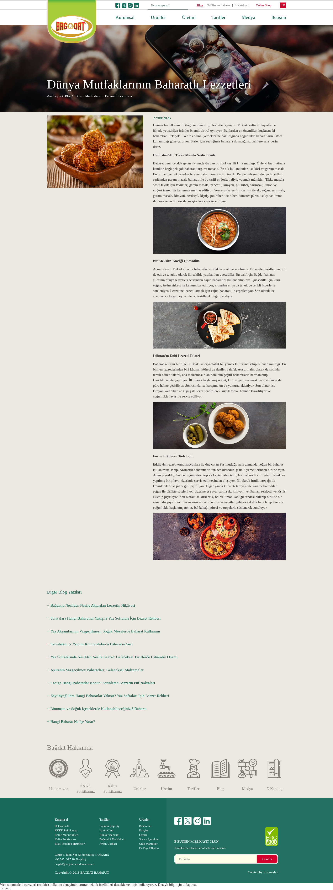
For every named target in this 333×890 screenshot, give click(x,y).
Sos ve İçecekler (149, 839)
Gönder (267, 859)
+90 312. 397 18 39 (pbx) (70, 859)
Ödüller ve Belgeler (219, 5)
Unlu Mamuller (148, 843)
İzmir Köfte (106, 830)
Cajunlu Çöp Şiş (109, 826)
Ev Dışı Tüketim (149, 848)
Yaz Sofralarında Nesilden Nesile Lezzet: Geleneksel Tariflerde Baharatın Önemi (114, 657)
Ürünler (158, 17)
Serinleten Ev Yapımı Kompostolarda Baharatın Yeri (91, 644)
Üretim (188, 17)
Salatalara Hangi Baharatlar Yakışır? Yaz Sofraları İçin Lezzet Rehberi (105, 618)
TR (283, 5)
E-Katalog (241, 5)
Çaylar (143, 834)
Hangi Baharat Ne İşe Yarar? (72, 721)
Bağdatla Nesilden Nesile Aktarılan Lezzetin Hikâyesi (92, 605)
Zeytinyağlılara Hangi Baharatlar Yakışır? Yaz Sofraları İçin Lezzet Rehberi (109, 696)
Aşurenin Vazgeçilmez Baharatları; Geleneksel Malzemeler (97, 670)
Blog (200, 5)
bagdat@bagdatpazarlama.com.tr (74, 864)
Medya (248, 17)
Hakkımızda (62, 826)
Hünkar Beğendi (109, 834)
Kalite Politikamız (65, 839)
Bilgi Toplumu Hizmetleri (70, 843)
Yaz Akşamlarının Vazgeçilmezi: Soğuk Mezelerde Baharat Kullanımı (105, 631)
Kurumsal (125, 17)
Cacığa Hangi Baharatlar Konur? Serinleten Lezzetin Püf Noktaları (102, 683)
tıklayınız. (190, 885)
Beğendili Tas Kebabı (112, 839)
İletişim (278, 17)
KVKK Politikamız (66, 830)
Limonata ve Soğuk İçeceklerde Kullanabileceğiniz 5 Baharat (98, 708)
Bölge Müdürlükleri (66, 834)
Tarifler (218, 17)
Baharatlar (145, 826)
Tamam (5, 888)
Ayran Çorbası (108, 843)
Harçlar (143, 830)
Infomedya (270, 872)
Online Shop (263, 5)
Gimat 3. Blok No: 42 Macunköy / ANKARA (82, 854)
